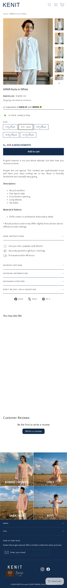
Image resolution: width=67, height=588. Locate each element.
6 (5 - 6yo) (26, 127)
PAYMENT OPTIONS (12, 265)
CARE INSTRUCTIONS (13, 236)
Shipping (7, 100)
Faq (5, 531)
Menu (5, 523)
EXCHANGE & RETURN (14, 281)
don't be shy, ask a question (19, 289)
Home (5, 14)
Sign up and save (11, 540)
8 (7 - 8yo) (41, 127)
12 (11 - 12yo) (28, 135)
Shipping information (15, 273)
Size (5, 122)
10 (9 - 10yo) (11, 135)
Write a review (33, 431)
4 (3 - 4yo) (10, 127)
